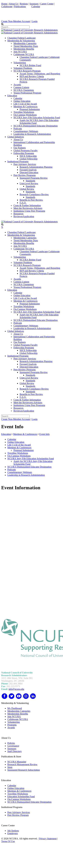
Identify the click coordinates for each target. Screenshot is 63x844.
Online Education (15, 788)
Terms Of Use (8, 841)
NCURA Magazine (16, 761)
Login (34, 21)
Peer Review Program (18, 815)
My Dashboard (14, 708)
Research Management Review (22, 764)
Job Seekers (13, 830)
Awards (11, 727)
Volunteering (13, 722)
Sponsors (34, 3)
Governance (13, 746)
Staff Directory (14, 751)
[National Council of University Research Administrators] (29, 30)
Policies (11, 743)
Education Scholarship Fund (21, 796)
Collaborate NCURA (17, 719)
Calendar (35, 6)
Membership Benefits (17, 713)
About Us (13, 3)
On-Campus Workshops (19, 799)
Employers (12, 833)
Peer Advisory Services (18, 812)
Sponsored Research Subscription (23, 770)
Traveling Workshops (17, 793)
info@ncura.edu (16, 689)
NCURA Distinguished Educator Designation (29, 802)
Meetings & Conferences (19, 791)
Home (4, 3)
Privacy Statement (48, 838)
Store (9, 767)
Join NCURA (14, 716)
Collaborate (6, 6)
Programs (12, 724)
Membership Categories (18, 711)
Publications (20, 6)
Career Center (47, 3)
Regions (24, 3)
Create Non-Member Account (15, 21)
